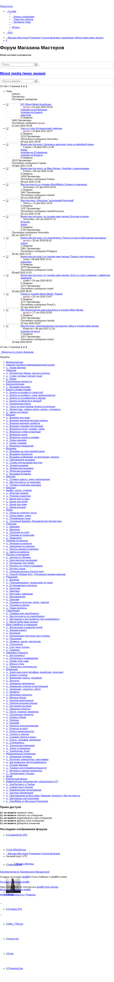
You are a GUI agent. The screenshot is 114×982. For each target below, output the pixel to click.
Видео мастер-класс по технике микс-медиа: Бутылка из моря (55, 216)
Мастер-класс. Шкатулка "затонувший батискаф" (47, 200)
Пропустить (6, 6)
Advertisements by (9, 872)
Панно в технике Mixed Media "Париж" (42, 294)
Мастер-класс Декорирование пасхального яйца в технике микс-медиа (60, 326)
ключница (26, 262)
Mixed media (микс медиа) (22, 73)
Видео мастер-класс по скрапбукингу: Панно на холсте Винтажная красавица (63, 238)
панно (24, 243)
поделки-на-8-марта (32, 112)
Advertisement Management (34, 872)
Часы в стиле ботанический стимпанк (41, 128)
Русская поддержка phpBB (14, 882)
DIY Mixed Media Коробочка (36, 104)
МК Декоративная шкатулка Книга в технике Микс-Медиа (52, 310)
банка (24, 149)
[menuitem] (23, 16)
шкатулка (26, 115)
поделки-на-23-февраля (34, 109)
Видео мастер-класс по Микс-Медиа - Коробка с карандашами (55, 168)
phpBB (25, 877)
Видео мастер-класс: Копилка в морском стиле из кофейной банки (57, 144)
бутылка (25, 222)
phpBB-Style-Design (47, 887)
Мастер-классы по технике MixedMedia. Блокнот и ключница (54, 184)
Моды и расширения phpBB (15, 889)
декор (24, 224)
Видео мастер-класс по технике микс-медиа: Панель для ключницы (58, 256)
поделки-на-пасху (30, 331)
